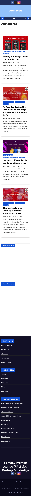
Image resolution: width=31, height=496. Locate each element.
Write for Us (5, 349)
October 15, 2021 (10, 62)
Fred (19, 62)
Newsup (27, 481)
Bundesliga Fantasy (8, 51)
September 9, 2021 (10, 166)
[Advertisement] (15, 264)
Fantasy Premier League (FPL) (10, 157)
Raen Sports (5, 441)
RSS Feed (4, 391)
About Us (4, 354)
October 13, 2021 (10, 118)
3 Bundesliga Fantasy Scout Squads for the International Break (13, 211)
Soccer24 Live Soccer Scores (11, 416)
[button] (25, 18)
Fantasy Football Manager (10, 408)
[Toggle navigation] (14, 18)
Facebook (4, 383)
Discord (3, 387)
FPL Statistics (5, 437)
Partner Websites (24, 488)
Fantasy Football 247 (8, 428)
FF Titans (4, 424)
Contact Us (5, 358)
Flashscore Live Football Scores (12, 403)
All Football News (7, 412)
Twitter (3, 374)
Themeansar (16, 484)
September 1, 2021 (10, 217)
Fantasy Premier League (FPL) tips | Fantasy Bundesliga (15, 466)
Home (3, 488)
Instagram (4, 378)
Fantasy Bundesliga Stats (9, 433)
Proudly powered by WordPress (10, 481)
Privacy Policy (6, 362)
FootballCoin (5, 420)
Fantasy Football (20, 51)
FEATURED (5, 53)
